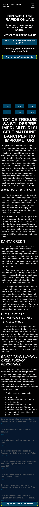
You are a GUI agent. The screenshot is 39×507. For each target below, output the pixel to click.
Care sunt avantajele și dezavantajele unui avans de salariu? (17, 475)
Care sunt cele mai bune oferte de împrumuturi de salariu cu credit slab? (18, 497)
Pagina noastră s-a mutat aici (19, 57)
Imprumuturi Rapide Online (19, 35)
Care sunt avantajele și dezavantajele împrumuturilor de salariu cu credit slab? (19, 420)
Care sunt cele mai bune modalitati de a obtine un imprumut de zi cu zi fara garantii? (18, 463)
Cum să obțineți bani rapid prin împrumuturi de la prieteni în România (18, 486)
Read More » (4, 424)
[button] (33, 6)
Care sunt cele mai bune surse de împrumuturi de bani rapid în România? (18, 452)
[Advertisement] (19, 81)
